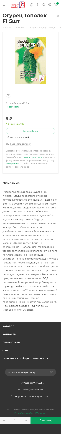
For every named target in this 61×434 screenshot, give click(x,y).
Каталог (8, 326)
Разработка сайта (23, 413)
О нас (6, 350)
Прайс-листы (11, 342)
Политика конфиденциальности (26, 358)
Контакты (9, 334)
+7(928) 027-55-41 (31, 383)
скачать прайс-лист (32, 157)
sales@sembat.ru (14, 163)
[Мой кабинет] (49, 4)
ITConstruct (41, 413)
